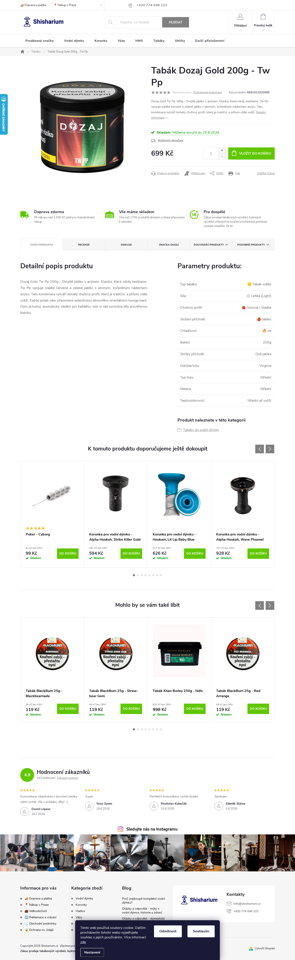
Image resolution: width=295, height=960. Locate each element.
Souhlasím (201, 931)
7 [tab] (157, 575)
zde (83, 942)
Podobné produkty (251, 244)
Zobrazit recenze (67, 778)
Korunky (81, 905)
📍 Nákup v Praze (65, 5)
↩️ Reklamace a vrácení (40, 917)
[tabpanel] (52, 514)
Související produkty (209, 244)
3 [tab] (142, 575)
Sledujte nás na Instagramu (152, 829)
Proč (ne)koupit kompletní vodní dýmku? (143, 901)
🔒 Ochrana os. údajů (39, 930)
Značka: (266, 173)
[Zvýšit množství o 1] (221, 150)
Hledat (175, 22)
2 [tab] (138, 575)
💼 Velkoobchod (36, 911)
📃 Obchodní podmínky (40, 924)
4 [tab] (145, 575)
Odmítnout (167, 931)
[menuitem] (39, 41)
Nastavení (92, 952)
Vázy (79, 917)
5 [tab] (149, 575)
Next (270, 449)
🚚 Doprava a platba (33, 5)
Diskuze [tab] (126, 244)
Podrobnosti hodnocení (207, 92)
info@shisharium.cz (247, 904)
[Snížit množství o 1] (221, 156)
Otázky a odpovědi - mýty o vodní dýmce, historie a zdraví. (142, 911)
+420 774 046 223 (246, 911)
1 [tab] (134, 575)
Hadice (80, 911)
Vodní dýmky (84, 898)
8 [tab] (161, 575)
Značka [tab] (169, 244)
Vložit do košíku (255, 153)
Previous (259, 449)
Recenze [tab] (84, 244)
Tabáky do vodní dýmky (201, 430)
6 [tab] (153, 575)
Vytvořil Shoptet (265, 948)
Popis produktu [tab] (41, 244)
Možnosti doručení (170, 140)
